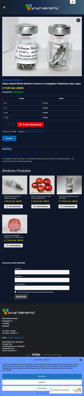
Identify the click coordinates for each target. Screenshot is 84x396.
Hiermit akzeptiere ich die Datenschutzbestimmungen (35, 292)
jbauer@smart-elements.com (15, 337)
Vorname (18, 269)
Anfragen (9, 138)
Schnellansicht (15, 192)
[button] (81, 360)
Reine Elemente (15, 80)
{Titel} (37, 393)
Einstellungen (42, 388)
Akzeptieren (42, 376)
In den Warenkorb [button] (15, 206)
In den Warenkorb (32, 124)
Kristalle (5, 80)
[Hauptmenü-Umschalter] (4, 7)
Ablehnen (42, 382)
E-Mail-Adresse (20, 284)
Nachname (18, 276)
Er (9, 80)
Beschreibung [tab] (6, 149)
